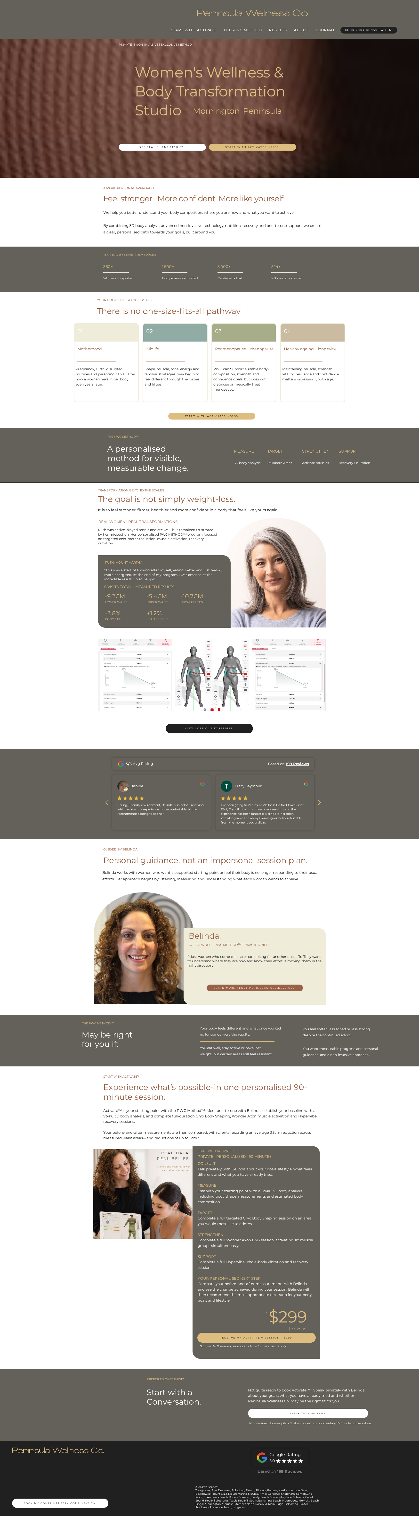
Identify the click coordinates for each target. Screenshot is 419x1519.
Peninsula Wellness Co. (58, 1451)
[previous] (107, 677)
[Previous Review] (107, 802)
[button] (135, 675)
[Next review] (319, 802)
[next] (317, 677)
